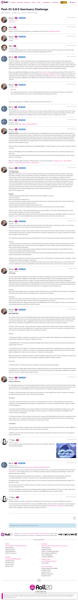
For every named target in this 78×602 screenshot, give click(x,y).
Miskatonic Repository (47, 574)
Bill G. (11, 57)
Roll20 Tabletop (9, 547)
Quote (16, 20)
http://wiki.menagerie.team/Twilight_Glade (38, 467)
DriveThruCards (9, 564)
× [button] (76, 595)
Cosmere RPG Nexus (47, 555)
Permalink (11, 20)
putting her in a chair (54, 76)
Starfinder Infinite (46, 572)
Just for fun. (12, 22)
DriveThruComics (9, 561)
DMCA (36, 533)
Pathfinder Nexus (46, 547)
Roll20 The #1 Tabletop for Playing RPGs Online (16, 545)
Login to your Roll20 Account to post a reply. (27, 525)
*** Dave (12, 440)
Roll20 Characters (10, 549)
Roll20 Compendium (10, 553)
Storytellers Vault (46, 576)
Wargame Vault (9, 566)
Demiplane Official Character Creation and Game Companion (55, 545)
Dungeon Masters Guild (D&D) (49, 568)
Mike (11, 27)
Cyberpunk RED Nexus (48, 557)
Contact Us (41, 533)
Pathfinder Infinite (46, 570)
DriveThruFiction (9, 562)
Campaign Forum (16, 13)
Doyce (11, 18)
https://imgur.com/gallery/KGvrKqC (28, 124)
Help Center (46, 533)
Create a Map (45, 563)
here (15, 597)
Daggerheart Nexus (47, 549)
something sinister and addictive (56, 506)
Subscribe (64, 2)
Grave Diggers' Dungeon (53, 31)
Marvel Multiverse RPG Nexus (49, 553)
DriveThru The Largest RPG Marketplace (13, 558)
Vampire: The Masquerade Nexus (50, 551)
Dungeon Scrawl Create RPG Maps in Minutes (49, 560)
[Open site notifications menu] (70, 2)
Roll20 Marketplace (10, 551)
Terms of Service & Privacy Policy (28, 533)
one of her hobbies (46, 72)
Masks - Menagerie (5, 13)
